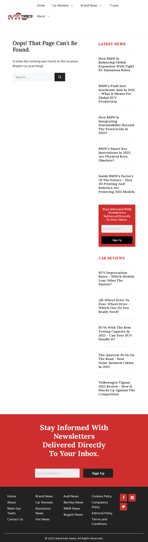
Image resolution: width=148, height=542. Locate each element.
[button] (38, 27)
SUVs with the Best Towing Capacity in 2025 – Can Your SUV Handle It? (115, 333)
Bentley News (73, 502)
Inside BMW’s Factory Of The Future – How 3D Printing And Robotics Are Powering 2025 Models (116, 184)
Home (41, 5)
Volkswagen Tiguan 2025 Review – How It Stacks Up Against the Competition (117, 388)
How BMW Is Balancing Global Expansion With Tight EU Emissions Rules (116, 64)
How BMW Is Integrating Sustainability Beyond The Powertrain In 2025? (116, 125)
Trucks (114, 5)
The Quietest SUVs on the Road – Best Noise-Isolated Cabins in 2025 (116, 361)
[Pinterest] (132, 497)
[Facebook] (123, 497)
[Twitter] (123, 506)
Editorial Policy (102, 513)
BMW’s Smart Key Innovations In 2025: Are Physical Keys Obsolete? (115, 154)
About (41, 16)
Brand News (89, 5)
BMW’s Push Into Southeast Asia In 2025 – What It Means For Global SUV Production (117, 93)
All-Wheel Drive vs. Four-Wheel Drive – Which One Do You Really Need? (114, 306)
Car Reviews (60, 5)
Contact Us (15, 519)
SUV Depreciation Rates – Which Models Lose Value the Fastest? (116, 278)
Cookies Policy (102, 496)
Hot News (42, 519)
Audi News (71, 496)
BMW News (72, 508)
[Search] (60, 77)
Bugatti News (73, 514)
